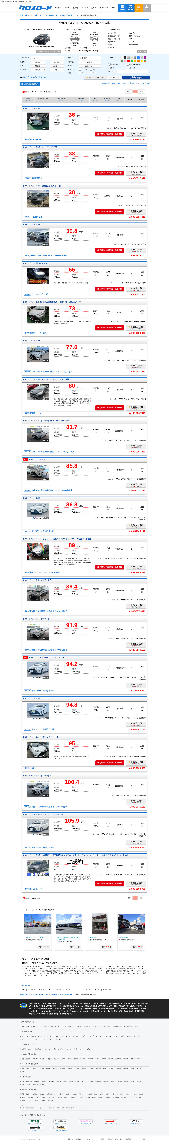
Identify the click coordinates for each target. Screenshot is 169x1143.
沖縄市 (22, 1059)
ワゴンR (33, 1036)
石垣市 (37, 1100)
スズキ (64, 1026)
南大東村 (139, 1097)
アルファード (107, 989)
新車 (112, 68)
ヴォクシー (31, 989)
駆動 (69, 73)
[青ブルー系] (138, 57)
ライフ (46, 1036)
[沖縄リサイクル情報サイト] (60, 1127)
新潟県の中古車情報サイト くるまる (31, 1108)
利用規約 (102, 1139)
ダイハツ (57, 1026)
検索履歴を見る (109, 83)
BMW (108, 1026)
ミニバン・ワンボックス (35, 1049)
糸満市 (97, 1059)
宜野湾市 (35, 1059)
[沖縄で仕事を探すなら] (136, 1121)
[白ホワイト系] (121, 57)
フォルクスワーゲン (118, 1026)
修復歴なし (115, 64)
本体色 (110, 58)
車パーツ (87, 1011)
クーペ (82, 1049)
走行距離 (23, 69)
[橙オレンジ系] (138, 61)
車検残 (70, 66)
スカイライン (24, 1036)
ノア (79, 989)
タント (139, 1036)
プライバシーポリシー (90, 1139)
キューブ (91, 1036)
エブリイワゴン (55, 1036)
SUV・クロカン (59, 1049)
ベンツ (43, 1006)
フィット (71, 1036)
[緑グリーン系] (131, 61)
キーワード (112, 71)
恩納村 (62, 1094)
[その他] (145, 61)
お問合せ (78, 1139)
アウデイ (129, 1026)
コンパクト (48, 1049)
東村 (101, 1094)
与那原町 (110, 1059)
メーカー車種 (24, 58)
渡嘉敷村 (101, 1097)
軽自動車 (94, 1006)
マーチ (105, 1036)
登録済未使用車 (134, 64)
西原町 (28, 1059)
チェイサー (59, 1039)
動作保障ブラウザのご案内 (115, 1139)
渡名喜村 (116, 1097)
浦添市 (70, 1059)
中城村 (76, 1059)
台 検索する (137, 77)
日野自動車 (78, 1026)
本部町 (22, 1084)
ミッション (71, 69)
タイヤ (69, 1011)
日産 (27, 1026)
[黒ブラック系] (125, 57)
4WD (94, 73)
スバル (50, 1026)
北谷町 (64, 1059)
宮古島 (42, 1084)
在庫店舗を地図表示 (30, 84)
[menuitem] (35, 8)
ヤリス (50, 989)
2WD (83, 73)
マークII (64, 1036)
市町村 (70, 58)
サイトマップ (141, 1139)
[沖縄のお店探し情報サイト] (35, 1121)
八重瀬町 (90, 1059)
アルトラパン (131, 1036)
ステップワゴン (81, 1036)
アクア (22, 989)
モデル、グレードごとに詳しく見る (49, 51)
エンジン (78, 1011)
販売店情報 (136, 1011)
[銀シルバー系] (128, 57)
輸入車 (52, 1006)
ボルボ (137, 1026)
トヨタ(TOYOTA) (138, 1003)
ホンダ (35, 1006)
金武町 (22, 1071)
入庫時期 (71, 62)
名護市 (132, 1059)
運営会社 (70, 1139)
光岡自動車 (87, 1026)
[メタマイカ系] (135, 57)
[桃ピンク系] (125, 61)
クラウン (42, 1039)
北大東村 (131, 1097)
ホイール (62, 1011)
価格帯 (22, 62)
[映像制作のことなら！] (60, 1121)
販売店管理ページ (130, 1139)
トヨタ (43, 1003)
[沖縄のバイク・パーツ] (111, 1121)
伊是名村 (81, 1097)
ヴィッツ (37, 1003)
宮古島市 (23, 1100)
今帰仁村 (35, 1084)
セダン (88, 1049)
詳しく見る (142, 51)
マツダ (39, 1026)
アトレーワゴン (32, 1039)
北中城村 (125, 1059)
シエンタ (58, 989)
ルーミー (87, 989)
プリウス (41, 989)
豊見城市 (56, 1059)
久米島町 (123, 1097)
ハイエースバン (69, 989)
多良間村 (30, 1100)
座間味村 (108, 1097)
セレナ (115, 1036)
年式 (21, 66)
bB (110, 1036)
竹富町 (44, 1100)
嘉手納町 (118, 1059)
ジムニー (23, 1039)
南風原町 (83, 1059)
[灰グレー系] (141, 57)
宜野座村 (23, 1097)
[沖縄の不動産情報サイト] (86, 1121)
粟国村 (94, 1097)
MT (94, 69)
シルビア (122, 1036)
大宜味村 (89, 1094)
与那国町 (50, 1100)
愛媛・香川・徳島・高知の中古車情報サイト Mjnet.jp (65, 1108)
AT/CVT (84, 69)
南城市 (139, 1059)
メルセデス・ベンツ (99, 1026)
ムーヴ (40, 1036)
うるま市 (49, 1059)
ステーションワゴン (72, 1049)
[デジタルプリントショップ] (35, 1127)
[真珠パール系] (131, 57)
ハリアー (96, 989)
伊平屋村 (73, 1097)
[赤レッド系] (128, 61)
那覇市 (42, 1059)
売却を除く (133, 68)
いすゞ (70, 1026)
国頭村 (96, 1094)
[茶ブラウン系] (121, 61)
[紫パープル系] (145, 57)
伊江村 (88, 1097)
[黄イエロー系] (141, 61)
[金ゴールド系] (135, 61)
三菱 (45, 1026)
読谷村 (104, 1059)
